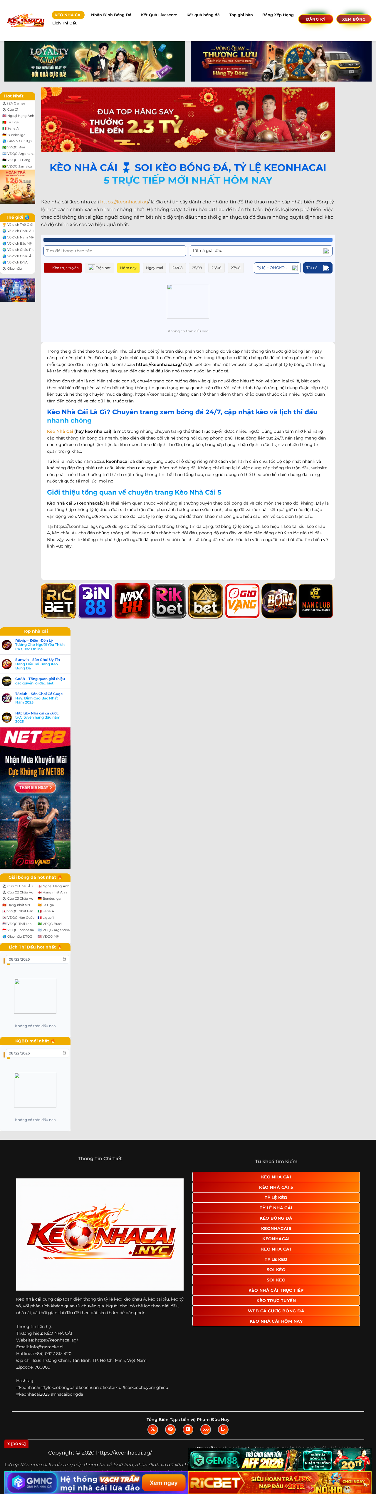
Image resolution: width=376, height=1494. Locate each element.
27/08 (236, 268)
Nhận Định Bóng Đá (111, 15)
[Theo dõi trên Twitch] (223, 1429)
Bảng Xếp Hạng (278, 15)
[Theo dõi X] (152, 1429)
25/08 (197, 268)
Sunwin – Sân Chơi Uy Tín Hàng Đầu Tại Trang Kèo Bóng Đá (37, 664)
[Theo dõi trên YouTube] (188, 1429)
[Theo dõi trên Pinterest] (170, 1429)
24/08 (177, 268)
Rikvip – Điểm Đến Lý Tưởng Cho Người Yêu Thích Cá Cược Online (40, 645)
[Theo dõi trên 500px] (205, 1429)
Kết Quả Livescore (159, 15)
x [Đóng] (16, 1444)
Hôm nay (128, 268)
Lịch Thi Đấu (65, 23)
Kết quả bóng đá (203, 15)
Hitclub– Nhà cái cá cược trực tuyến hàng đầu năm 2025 (38, 717)
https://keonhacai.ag (124, 202)
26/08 (216, 268)
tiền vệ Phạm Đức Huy (205, 1419)
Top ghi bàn (241, 15)
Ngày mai (154, 268)
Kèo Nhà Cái (60, 431)
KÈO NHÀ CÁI (68, 15)
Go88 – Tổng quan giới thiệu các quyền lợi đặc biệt (40, 681)
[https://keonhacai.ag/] (25, 20)
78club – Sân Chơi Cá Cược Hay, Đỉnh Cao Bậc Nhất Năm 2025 (39, 698)
